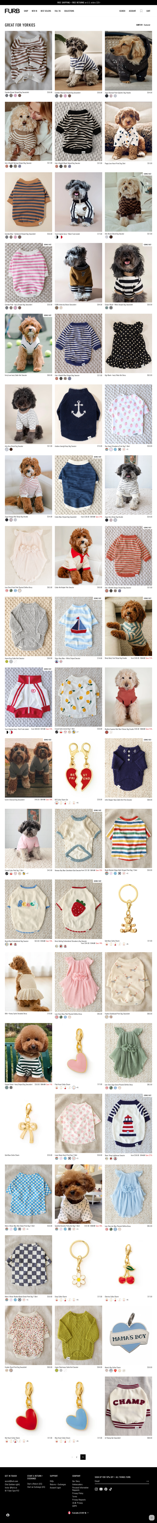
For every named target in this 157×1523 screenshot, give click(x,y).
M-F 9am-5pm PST (12, 1490)
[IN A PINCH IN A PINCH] (61, 661)
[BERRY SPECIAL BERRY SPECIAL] (115, 1370)
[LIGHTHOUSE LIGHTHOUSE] (15, 944)
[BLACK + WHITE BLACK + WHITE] (111, 308)
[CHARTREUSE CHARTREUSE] (7, 661)
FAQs (52, 1481)
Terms (74, 1496)
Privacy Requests (79, 1499)
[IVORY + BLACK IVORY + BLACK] (57, 237)
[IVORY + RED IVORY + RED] (61, 237)
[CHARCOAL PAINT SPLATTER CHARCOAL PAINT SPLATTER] (107, 96)
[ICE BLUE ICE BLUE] (15, 590)
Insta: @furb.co (11, 1487)
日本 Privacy (77, 1502)
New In (34, 10)
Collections (69, 10)
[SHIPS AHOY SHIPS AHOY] (57, 661)
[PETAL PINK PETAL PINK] (19, 590)
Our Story (76, 1481)
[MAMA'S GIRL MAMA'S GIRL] (107, 1370)
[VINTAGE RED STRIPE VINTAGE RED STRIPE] (111, 96)
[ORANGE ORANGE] (7, 166)
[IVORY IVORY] (15, 661)
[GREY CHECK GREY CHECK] (107, 237)
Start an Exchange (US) (36, 1486)
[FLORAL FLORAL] (111, 1017)
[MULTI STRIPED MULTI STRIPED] (107, 449)
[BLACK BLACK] (11, 166)
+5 (77, 803)
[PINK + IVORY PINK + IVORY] (15, 95)
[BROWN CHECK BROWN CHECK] (111, 237)
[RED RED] (65, 803)
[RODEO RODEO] (57, 732)
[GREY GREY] (11, 661)
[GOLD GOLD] (69, 803)
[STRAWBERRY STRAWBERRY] (111, 449)
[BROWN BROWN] (11, 95)
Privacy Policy (77, 1493)
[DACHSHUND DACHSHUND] (107, 1017)
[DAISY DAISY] (119, 1370)
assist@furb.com (11, 1481)
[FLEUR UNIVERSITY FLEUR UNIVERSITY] (61, 308)
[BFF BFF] (57, 803)
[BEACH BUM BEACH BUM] (7, 944)
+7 (77, 732)
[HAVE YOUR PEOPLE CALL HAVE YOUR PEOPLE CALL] (124, 1370)
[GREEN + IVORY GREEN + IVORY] (107, 308)
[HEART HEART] (124, 449)
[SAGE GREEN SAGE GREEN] (11, 590)
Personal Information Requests (80, 1489)
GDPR (74, 1505)
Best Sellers (46, 10)
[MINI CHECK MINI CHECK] (115, 449)
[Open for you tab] (8, 1515)
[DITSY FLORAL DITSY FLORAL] (69, 732)
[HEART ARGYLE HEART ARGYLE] (65, 732)
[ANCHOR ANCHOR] (61, 803)
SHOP (26, 10)
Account (132, 10)
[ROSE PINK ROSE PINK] (7, 590)
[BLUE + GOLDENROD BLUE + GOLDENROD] (19, 95)
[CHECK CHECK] (119, 449)
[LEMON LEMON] (74, 732)
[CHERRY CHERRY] (61, 732)
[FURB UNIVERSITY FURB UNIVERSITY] (57, 308)
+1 (127, 449)
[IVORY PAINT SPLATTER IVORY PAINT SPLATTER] (111, 732)
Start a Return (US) (34, 1483)
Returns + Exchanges (58, 1484)
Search (122, 10)
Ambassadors (77, 1484)
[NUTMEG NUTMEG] (15, 166)
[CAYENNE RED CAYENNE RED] (107, 732)
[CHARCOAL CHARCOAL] (7, 95)
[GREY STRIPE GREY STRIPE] (115, 96)
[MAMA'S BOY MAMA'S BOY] (111, 1370)
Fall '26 (58, 10)
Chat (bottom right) (12, 1484)
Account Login (55, 1487)
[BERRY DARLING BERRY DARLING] (11, 944)
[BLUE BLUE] (19, 166)
